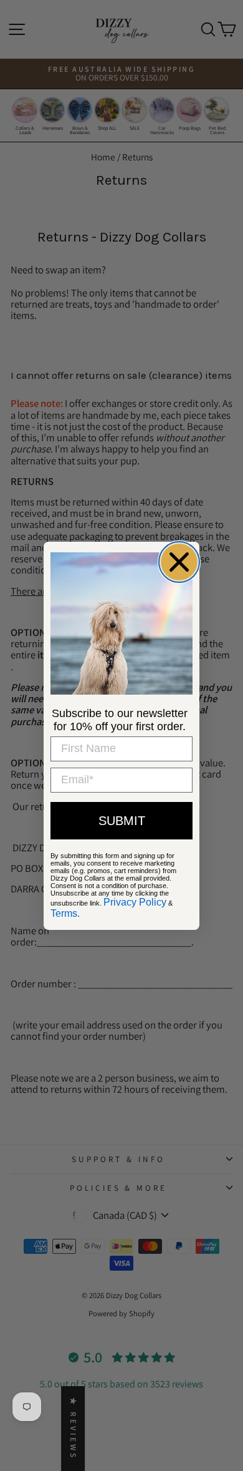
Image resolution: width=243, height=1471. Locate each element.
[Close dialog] (179, 562)
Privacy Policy (134, 902)
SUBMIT (121, 821)
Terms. (65, 913)
